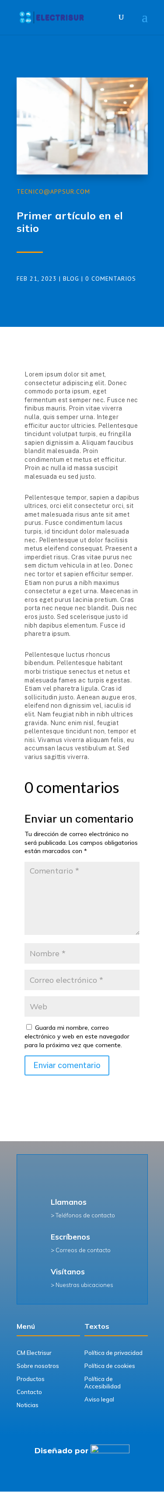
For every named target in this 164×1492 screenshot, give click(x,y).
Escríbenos (70, 1236)
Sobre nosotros (38, 1365)
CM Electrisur (34, 1352)
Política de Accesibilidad (102, 1382)
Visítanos (68, 1271)
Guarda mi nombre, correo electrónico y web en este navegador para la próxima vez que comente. (76, 1036)
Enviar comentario (67, 1065)
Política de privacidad (113, 1352)
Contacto (29, 1391)
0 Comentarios (110, 278)
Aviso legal (99, 1399)
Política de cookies (109, 1365)
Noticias (27, 1404)
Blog (71, 278)
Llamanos (69, 1201)
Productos (31, 1378)
